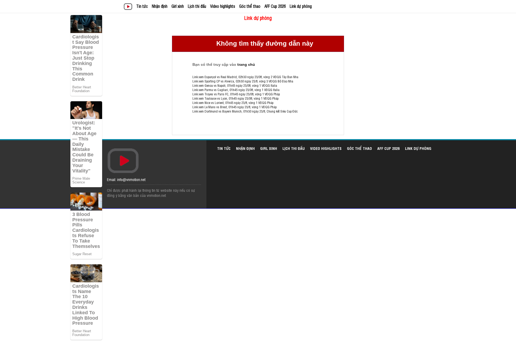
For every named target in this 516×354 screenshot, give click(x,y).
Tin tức (142, 6)
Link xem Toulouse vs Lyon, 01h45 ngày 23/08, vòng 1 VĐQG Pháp (235, 98)
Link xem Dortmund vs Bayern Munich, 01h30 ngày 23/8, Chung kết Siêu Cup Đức (245, 111)
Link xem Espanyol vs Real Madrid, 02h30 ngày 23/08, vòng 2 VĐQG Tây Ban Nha (245, 77)
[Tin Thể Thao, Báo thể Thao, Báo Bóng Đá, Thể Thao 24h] (129, 7)
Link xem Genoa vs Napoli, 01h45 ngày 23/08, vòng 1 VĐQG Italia (234, 85)
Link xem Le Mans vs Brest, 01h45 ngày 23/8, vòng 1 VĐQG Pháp (234, 107)
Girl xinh (177, 6)
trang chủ (246, 64)
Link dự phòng (301, 6)
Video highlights (222, 6)
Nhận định (159, 6)
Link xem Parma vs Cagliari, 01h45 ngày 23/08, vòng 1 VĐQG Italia (236, 90)
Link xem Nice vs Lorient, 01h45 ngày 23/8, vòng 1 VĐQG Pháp (232, 102)
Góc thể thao (249, 6)
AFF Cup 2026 (275, 6)
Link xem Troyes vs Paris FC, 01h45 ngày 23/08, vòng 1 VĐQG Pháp (236, 94)
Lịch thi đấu (197, 6)
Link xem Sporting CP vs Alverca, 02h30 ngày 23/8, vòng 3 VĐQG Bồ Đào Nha (242, 81)
